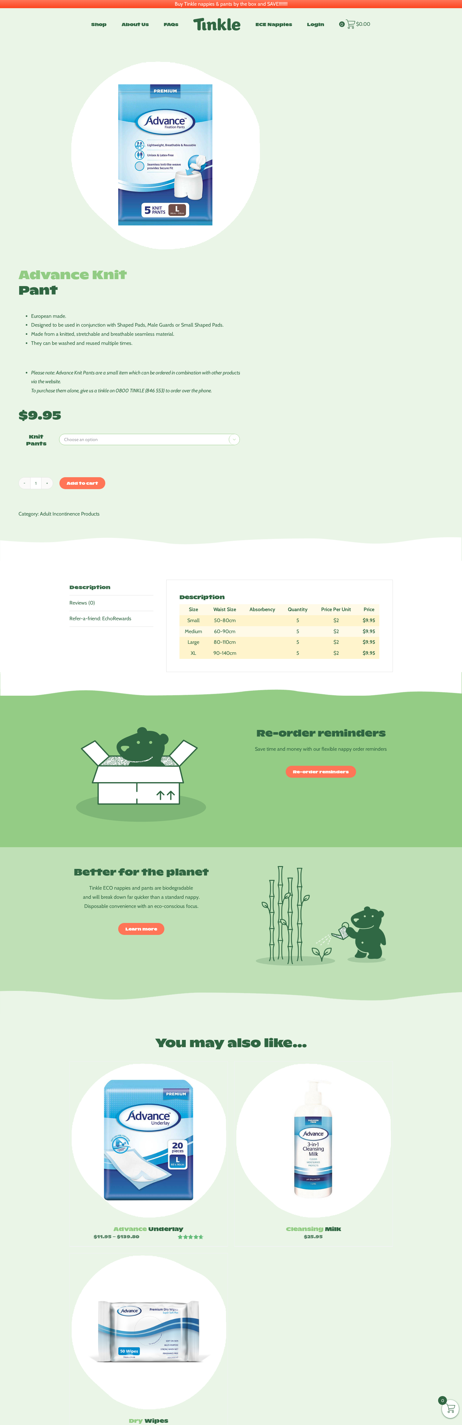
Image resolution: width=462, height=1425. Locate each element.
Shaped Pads (131, 325)
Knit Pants (36, 440)
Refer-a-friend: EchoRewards (100, 618)
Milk (313, 1229)
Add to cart (82, 483)
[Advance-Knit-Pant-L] (180, 155)
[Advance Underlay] (149, 1140)
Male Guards (160, 325)
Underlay (148, 1229)
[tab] (111, 587)
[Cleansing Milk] (313, 1140)
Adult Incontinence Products (70, 514)
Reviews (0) (82, 603)
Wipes (148, 1420)
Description (89, 587)
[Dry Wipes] (149, 1332)
